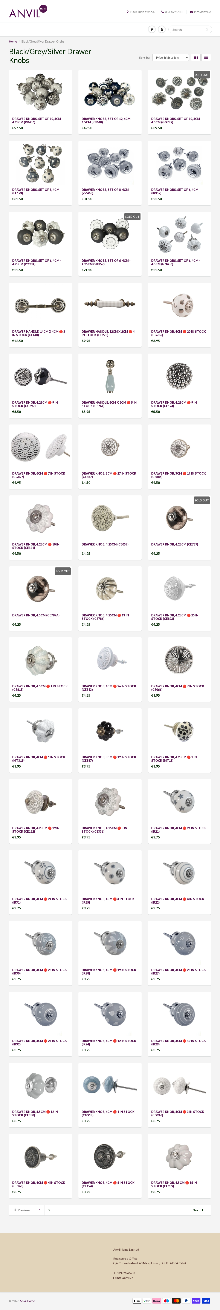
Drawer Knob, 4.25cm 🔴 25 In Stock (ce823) (175, 617)
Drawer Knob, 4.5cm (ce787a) (36, 615)
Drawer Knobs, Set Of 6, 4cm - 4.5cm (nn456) (175, 262)
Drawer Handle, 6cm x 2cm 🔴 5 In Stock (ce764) (109, 404)
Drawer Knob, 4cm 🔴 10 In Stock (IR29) (178, 1042)
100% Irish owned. (142, 12)
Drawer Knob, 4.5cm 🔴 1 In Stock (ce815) (40, 687)
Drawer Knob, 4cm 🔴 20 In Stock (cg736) (178, 333)
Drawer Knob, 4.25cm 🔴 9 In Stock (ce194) (174, 404)
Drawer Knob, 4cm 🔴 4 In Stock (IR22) (177, 900)
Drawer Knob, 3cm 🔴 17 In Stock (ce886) (178, 475)
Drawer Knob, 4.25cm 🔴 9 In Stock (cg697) (35, 404)
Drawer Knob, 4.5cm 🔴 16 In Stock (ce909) (174, 1184)
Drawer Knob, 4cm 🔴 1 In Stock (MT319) (38, 758)
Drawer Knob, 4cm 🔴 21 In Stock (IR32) (39, 1042)
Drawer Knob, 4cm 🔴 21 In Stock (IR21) (178, 829)
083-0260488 (174, 12)
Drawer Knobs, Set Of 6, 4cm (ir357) (174, 191)
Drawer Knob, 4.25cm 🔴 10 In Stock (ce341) (36, 546)
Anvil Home (27, 1301)
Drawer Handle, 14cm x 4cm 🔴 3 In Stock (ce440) (38, 333)
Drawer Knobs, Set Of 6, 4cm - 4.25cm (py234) (36, 262)
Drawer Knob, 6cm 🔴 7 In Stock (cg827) (38, 475)
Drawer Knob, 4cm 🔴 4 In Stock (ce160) (38, 1184)
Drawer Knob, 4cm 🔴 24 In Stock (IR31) (39, 900)
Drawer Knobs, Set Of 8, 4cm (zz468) (105, 191)
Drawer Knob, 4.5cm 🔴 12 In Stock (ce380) (35, 1113)
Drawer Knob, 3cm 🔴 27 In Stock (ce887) (109, 475)
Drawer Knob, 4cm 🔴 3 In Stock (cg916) (177, 1113)
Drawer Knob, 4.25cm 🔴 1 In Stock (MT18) (174, 758)
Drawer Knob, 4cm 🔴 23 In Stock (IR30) (39, 971)
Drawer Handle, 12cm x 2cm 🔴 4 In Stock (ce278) (108, 333)
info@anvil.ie (202, 12)
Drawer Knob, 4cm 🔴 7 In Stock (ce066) (177, 687)
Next (196, 1210)
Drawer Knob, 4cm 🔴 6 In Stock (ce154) (108, 1184)
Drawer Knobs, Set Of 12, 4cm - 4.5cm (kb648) (107, 120)
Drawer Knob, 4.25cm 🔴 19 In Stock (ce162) (36, 829)
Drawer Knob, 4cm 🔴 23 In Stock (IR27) (178, 971)
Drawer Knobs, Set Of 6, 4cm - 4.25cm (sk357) (106, 262)
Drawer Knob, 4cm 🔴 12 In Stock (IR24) (109, 1042)
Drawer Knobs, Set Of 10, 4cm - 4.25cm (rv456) (37, 120)
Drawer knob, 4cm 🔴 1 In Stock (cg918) (108, 1113)
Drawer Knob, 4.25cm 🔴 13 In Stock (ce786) (105, 617)
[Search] (207, 29)
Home (13, 41)
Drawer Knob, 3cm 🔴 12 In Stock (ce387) (109, 758)
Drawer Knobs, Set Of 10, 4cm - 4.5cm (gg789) (176, 120)
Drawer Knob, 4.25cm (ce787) (174, 544)
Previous (24, 1210)
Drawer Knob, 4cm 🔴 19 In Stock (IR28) (109, 971)
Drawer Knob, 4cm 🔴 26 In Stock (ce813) (109, 687)
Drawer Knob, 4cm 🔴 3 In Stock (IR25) (108, 900)
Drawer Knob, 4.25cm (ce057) (105, 544)
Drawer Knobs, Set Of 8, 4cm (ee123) (35, 191)
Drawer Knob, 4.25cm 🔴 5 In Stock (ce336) (104, 829)
